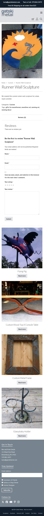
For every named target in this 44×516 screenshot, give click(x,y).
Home (3, 83)
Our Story (33, 513)
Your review (9, 189)
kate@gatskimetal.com (9, 460)
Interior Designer (9, 485)
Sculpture (5, 513)
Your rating (9, 182)
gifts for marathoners (13, 107)
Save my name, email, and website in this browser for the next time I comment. (22, 176)
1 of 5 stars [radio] (5, 185)
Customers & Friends (10, 480)
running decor (6, 110)
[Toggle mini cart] (33, 19)
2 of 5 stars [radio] (7, 185)
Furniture (12, 513)
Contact (40, 513)
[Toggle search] (41, 19)
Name (7, 154)
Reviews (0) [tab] (22, 117)
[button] (39, 27)
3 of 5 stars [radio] (9, 185)
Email (7, 163)
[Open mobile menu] (41, 12)
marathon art (26, 107)
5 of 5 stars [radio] (13, 185)
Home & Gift (20, 513)
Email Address (6, 471)
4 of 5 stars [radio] (11, 185)
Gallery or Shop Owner (10, 483)
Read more (22, 276)
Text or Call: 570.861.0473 (32, 2)
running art (35, 107)
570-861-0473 (6, 457)
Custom (10, 83)
